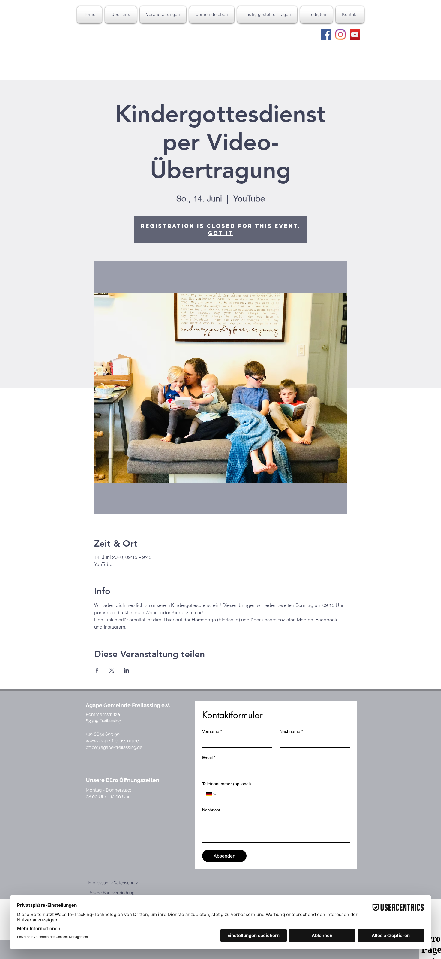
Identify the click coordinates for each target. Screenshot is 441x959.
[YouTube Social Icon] (355, 34)
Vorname (212, 731)
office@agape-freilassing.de (114, 747)
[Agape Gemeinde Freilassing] (326, 34)
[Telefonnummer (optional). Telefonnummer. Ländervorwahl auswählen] (211, 794)
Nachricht (211, 809)
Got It (220, 233)
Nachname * (291, 731)
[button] (121, 14)
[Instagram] (340, 34)
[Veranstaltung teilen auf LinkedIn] (126, 670)
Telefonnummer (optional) (226, 783)
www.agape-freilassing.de (112, 740)
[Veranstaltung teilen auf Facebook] (97, 670)
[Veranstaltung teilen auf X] (112, 670)
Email (208, 757)
